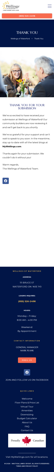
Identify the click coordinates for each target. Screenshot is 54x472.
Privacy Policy (31, 466)
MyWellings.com (12, 146)
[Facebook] (6, 181)
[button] (27, 15)
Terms (18, 466)
